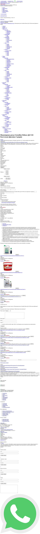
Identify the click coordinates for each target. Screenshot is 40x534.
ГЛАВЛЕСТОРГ (10, 87)
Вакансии (4, 398)
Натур (8, 41)
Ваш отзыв (2, 318)
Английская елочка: (10, 63)
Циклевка (11, 367)
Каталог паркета (5, 11)
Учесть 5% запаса (5, 200)
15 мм (8, 54)
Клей (13, 369)
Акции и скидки (4, 26)
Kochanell (8, 33)
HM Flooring (9, 31)
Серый (8, 44)
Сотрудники (4, 404)
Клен (7, 94)
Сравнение (2, 21)
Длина (1, 178)
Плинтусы (6, 130)
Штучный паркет (4, 83)
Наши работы (4, 8)
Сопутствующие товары (6, 224)
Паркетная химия (8, 128)
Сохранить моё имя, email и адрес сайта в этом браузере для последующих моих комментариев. (19, 324)
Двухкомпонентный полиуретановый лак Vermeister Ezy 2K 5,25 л (12, 255)
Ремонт (25, 369)
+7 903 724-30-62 (19, 1)
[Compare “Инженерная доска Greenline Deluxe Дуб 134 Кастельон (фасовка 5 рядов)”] (3, 207)
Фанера (6, 129)
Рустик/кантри (9, 40)
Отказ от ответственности (7, 410)
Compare (1, 140)
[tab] (21, 223)
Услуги (3, 7)
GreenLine (8, 30)
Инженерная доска (5, 421)
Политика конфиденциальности (8, 411)
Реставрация (17, 371)
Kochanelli (8, 85)
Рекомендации (5, 405)
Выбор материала (3, 369)
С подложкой (21, 369)
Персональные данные (4, 362)
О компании (4, 393)
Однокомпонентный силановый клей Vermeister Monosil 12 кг (11, 272)
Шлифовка (6, 371)
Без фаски (8, 97)
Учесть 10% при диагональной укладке (9, 201)
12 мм (8, 52)
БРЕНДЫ (6, 29)
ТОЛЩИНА (7, 51)
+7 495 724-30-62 (3, 429)
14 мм (8, 53)
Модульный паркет (4, 115)
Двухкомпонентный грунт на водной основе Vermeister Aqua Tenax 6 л (12, 289)
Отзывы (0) (4, 225)
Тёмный (8, 48)
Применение (15, 367)
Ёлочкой (1, 365)
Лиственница (6, 367)
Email (1, 322)
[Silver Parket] (3, 4)
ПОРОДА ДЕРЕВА (8, 92)
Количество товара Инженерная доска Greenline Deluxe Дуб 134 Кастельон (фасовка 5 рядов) (16, 191)
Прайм (8, 42)
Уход (17, 365)
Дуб (7, 93)
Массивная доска (4, 101)
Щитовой (9, 365)
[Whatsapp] (20, 533)
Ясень (8, 95)
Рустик (8, 39)
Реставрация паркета (6, 407)
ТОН (5, 70)
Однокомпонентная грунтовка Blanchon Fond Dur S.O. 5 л (10, 296)
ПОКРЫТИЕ (7, 34)
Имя (1, 320)
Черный (8, 45)
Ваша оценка (3, 310)
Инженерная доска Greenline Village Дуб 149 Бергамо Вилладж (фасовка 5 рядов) (14, 337)
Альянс (8, 86)
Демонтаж (2, 371)
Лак (7, 35)
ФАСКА (6, 49)
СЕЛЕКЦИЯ (7, 37)
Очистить (5, 180)
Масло (8, 36)
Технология (17, 369)
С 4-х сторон (9, 50)
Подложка (6, 132)
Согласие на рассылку (6, 412)
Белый (8, 71)
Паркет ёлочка (3, 57)
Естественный (9, 46)
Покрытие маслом (11, 371)
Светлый (8, 47)
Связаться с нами (3, 427)
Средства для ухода (8, 131)
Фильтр (1, 139)
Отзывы (3, 406)
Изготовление (13, 365)
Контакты (4, 12)
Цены (3, 9)
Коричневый (9, 108)
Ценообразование (21, 365)
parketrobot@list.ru (10, 429)
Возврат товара (5, 413)
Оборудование (5, 10)
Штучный (5, 365)
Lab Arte (8, 32)
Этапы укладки (9, 369)
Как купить (4, 415)
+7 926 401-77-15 (10, 1)
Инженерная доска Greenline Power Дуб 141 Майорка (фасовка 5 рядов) (13, 352)
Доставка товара (5, 414)
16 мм (8, 55)
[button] (6, 258)
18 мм (8, 113)
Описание (4, 223)
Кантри (8, 38)
